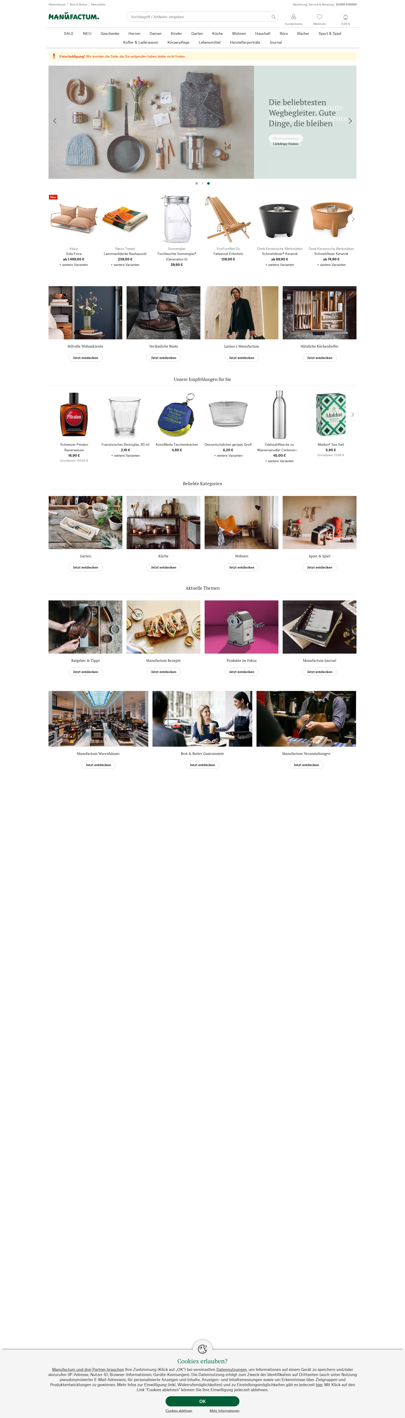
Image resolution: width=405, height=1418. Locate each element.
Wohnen (241, 556)
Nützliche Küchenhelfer (320, 346)
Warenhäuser (57, 4)
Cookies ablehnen (179, 1411)
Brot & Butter (78, 4)
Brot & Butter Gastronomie (202, 753)
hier (319, 1384)
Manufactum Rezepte (163, 660)
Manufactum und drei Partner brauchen (88, 1369)
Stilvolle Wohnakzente (85, 346)
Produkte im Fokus (241, 660)
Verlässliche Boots (163, 346)
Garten (85, 556)
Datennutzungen (231, 1369)
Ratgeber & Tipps (85, 660)
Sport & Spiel (319, 556)
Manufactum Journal (319, 660)
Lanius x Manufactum (241, 346)
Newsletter (98, 4)
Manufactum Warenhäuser (98, 753)
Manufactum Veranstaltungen (306, 753)
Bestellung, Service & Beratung (325, 4)
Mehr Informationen (224, 1411)
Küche (163, 556)
